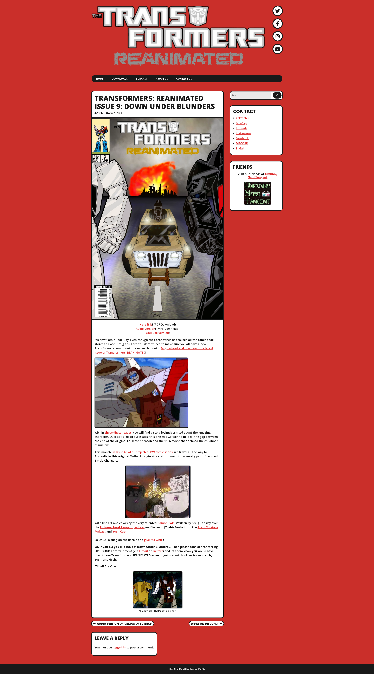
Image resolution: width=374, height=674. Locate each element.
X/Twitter (242, 118)
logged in (119, 647)
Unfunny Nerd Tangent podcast (122, 527)
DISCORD (242, 143)
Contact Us (184, 78)
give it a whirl (153, 540)
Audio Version (145, 329)
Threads (241, 128)
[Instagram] (277, 36)
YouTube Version (157, 333)
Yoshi (100, 113)
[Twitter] (277, 11)
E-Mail (240, 148)
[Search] (277, 95)
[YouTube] (277, 49)
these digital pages (118, 432)
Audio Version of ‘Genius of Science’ (122, 624)
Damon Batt (166, 523)
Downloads (120, 78)
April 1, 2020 (115, 113)
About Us (162, 78)
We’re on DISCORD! (204, 624)
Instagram (243, 133)
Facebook (242, 138)
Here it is (146, 324)
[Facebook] (277, 23)
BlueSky (241, 123)
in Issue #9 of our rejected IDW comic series (142, 452)
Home (99, 78)
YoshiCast (119, 531)
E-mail (143, 551)
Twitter (157, 551)
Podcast (142, 78)
